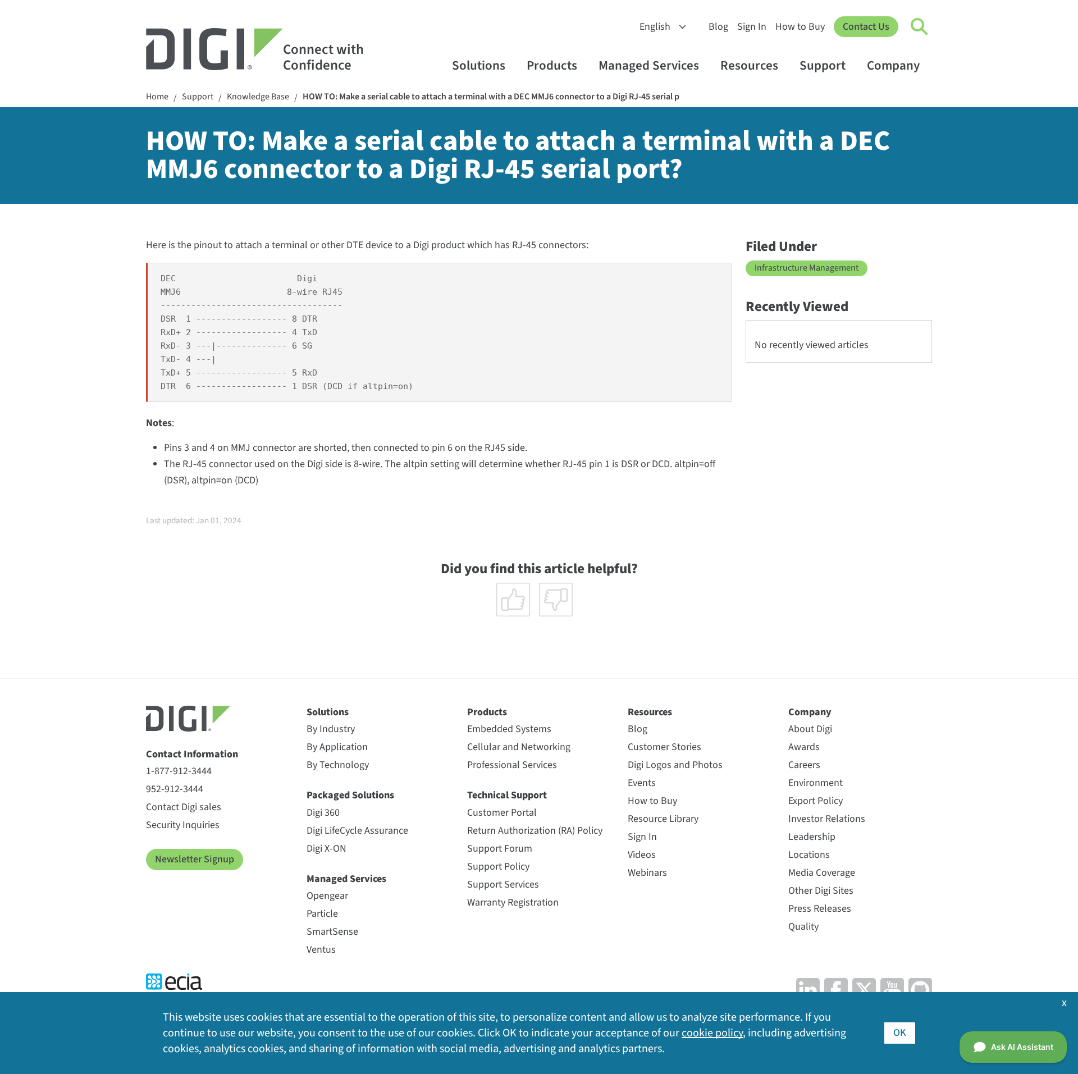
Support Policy (498, 867)
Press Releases (819, 909)
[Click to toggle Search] (919, 26)
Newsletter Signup (194, 859)
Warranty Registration (513, 902)
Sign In (751, 27)
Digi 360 (323, 813)
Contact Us (866, 27)
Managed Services (649, 65)
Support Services (503, 885)
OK (899, 1033)
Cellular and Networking (518, 747)
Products (552, 65)
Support (823, 65)
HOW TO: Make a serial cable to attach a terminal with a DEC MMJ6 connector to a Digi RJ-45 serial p (491, 97)
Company (893, 65)
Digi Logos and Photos (675, 765)
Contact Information (192, 754)
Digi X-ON (326, 849)
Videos (642, 855)
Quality (803, 927)
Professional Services (512, 765)
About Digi (810, 729)
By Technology (338, 765)
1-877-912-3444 (179, 771)
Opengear (327, 896)
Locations (809, 855)
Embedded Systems (509, 729)
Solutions (478, 65)
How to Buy (800, 27)
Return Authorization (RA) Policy (534, 831)
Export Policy (815, 801)
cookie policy (712, 1033)
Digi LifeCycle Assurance (357, 831)
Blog (718, 27)
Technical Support (507, 795)
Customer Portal (502, 813)
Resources (749, 65)
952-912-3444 (174, 789)
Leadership (811, 837)
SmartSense (332, 932)
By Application (337, 747)
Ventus (321, 950)
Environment (815, 783)
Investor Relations (826, 819)
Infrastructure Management (806, 268)
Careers (804, 765)
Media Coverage (821, 873)
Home (157, 97)
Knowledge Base (258, 97)
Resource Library (663, 819)
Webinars (647, 873)
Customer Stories (664, 747)
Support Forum (499, 849)
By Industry (331, 729)
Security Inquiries (183, 825)
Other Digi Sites (820, 891)
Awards (804, 747)
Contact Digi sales (183, 807)
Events (642, 783)
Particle (322, 914)
